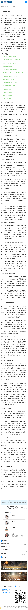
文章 (7, 6)
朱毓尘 (14, 515)
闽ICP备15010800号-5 (23, 607)
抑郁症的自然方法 (12, 6)
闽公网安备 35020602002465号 (9, 607)
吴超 (13, 534)
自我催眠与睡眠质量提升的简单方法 (18, 508)
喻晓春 (14, 528)
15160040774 (19, 590)
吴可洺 (14, 522)
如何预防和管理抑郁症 (11, 506)
